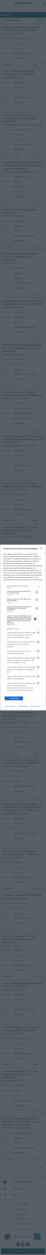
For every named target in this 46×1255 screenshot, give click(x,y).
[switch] (36, 592)
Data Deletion (10, 706)
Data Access (23, 706)
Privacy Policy (36, 706)
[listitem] (23, 586)
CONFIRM (13, 698)
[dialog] (23, 627)
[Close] (42, 549)
